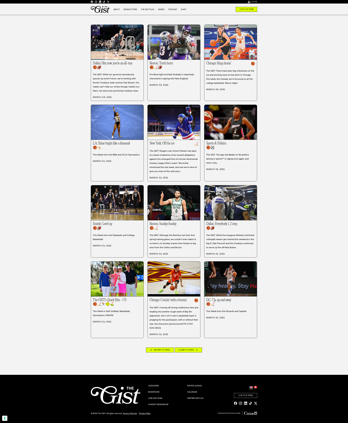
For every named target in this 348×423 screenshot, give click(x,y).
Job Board (153, 385)
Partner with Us (195, 398)
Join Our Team (155, 398)
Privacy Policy (144, 413)
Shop (183, 9)
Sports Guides (194, 385)
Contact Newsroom (158, 404)
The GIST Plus (147, 9)
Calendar (192, 392)
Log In (254, 2)
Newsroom (153, 392)
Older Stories (188, 350)
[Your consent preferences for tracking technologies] (4, 418)
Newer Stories (160, 350)
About (117, 9)
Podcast (172, 9)
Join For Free (246, 9)
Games (161, 9)
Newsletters (130, 9)
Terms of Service (130, 413)
